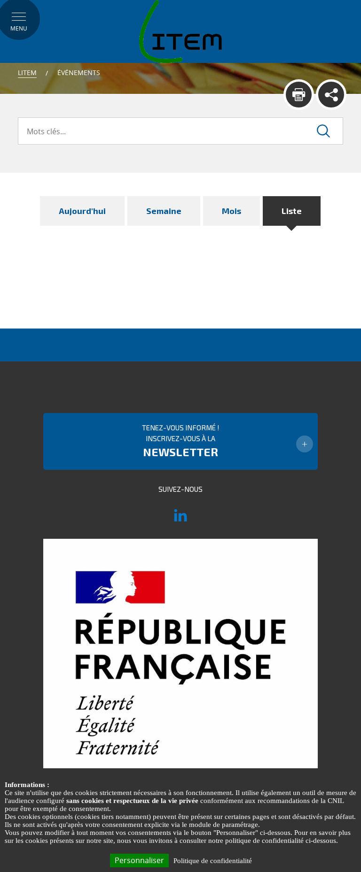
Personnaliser (139, 860)
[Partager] (331, 94)
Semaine (163, 211)
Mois (231, 211)
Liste (292, 211)
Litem (27, 72)
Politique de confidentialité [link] (212, 860)
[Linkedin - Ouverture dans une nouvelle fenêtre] (180, 519)
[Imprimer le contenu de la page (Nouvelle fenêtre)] (298, 94)
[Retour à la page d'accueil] (180, 31)
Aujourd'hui (82, 211)
